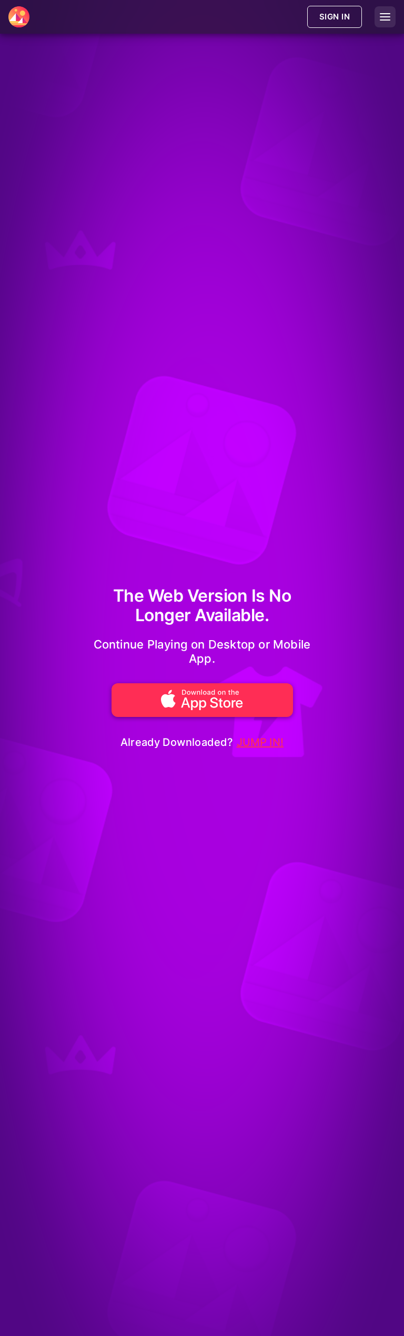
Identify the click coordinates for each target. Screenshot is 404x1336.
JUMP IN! (260, 742)
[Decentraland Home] (18, 16)
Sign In (334, 17)
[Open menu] (385, 16)
